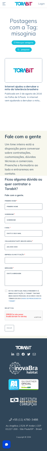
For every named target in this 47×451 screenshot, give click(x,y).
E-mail (7, 228)
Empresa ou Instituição (15, 254)
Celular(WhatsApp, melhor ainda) (19, 241)
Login (41, 3)
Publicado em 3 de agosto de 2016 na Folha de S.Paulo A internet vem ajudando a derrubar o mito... (23, 97)
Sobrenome (10, 214)
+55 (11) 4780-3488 (25, 419)
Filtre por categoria (24, 42)
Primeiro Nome (11, 201)
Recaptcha (9, 308)
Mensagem (9, 268)
